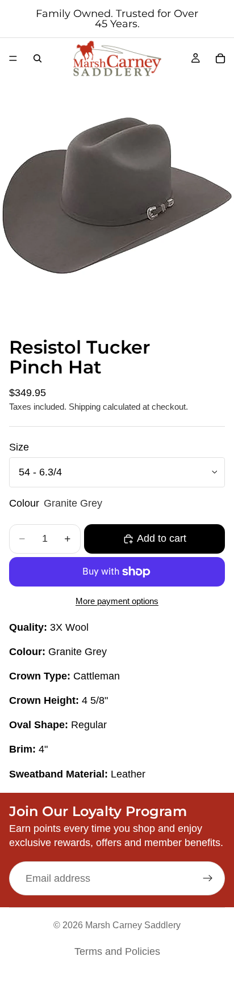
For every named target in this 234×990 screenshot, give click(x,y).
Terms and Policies (117, 951)
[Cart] (220, 58)
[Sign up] (208, 878)
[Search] (37, 58)
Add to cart (161, 538)
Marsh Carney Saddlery (133, 925)
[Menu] (13, 58)
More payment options (117, 601)
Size (19, 447)
